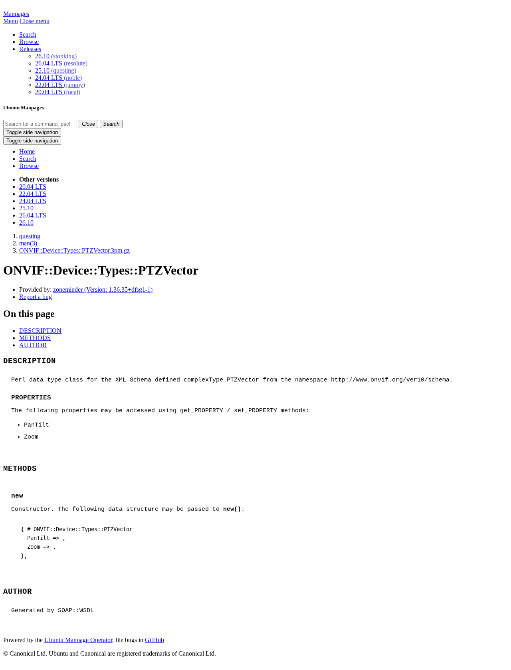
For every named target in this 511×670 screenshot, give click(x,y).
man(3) (28, 243)
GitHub (154, 639)
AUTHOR (33, 345)
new (17, 496)
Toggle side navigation (32, 132)
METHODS (35, 337)
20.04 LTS (57, 92)
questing (29, 236)
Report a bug (35, 296)
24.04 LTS (58, 77)
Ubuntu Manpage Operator (78, 639)
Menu (10, 21)
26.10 (56, 56)
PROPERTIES (31, 397)
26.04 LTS (61, 63)
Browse (29, 41)
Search (27, 34)
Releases (30, 48)
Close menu (35, 21)
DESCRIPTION (40, 330)
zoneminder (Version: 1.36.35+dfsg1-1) (103, 289)
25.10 (55, 70)
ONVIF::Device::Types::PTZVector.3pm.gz (74, 250)
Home (27, 151)
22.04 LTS (60, 84)
